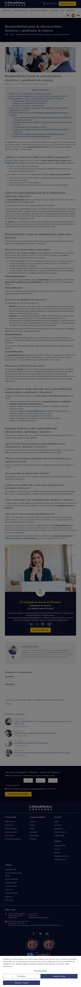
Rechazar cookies (21, 983)
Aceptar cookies (59, 976)
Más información (40, 971)
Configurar (21, 976)
